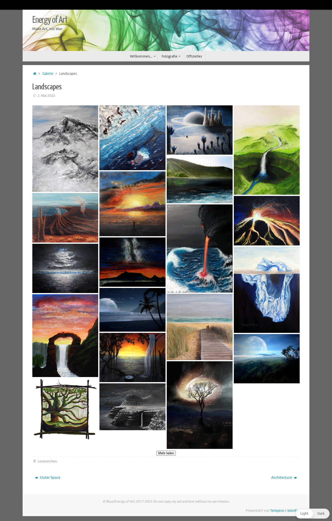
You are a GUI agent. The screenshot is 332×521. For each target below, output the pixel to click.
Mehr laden (166, 453)
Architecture (282, 477)
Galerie (47, 74)
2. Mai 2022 (46, 96)
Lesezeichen (47, 461)
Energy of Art (49, 20)
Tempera (277, 511)
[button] (312, 514)
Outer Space (49, 477)
